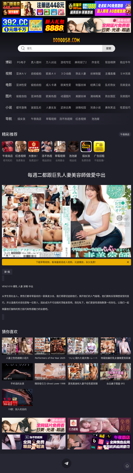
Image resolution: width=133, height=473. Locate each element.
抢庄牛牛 (125, 62)
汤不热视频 (65, 119)
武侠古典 (66, 107)
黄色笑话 (110, 107)
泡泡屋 (95, 119)
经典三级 (95, 85)
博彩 (9, 62)
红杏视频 (81, 119)
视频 (9, 73)
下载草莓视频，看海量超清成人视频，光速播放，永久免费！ (66, 262)
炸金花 (95, 62)
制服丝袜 (81, 85)
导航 (9, 119)
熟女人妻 (81, 73)
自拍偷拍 (36, 73)
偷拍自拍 (36, 85)
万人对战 (51, 62)
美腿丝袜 (81, 96)
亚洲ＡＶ (21, 73)
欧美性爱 (66, 85)
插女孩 (21, 119)
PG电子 (21, 62)
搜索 (108, 48)
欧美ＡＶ (51, 73)
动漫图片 (66, 96)
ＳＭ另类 (125, 73)
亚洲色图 (36, 96)
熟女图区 (110, 96)
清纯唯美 (95, 96)
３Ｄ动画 (66, 73)
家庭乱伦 (36, 107)
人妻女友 (51, 107)
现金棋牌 (110, 62)
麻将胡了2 (81, 62)
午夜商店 (36, 119)
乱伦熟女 (110, 85)
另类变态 (125, 85)
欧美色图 (51, 96)
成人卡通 (51, 85)
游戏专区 (66, 62)
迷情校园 (81, 107)
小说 (9, 107)
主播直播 (110, 73)
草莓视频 (51, 119)
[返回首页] (127, 466)
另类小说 (95, 107)
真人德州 (36, 62)
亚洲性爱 (21, 85)
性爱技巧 (125, 107)
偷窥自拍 (21, 96)
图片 (9, 96)
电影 (9, 85)
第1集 (7, 271)
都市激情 (21, 107)
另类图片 (125, 96)
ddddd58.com (66, 40)
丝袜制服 (95, 73)
